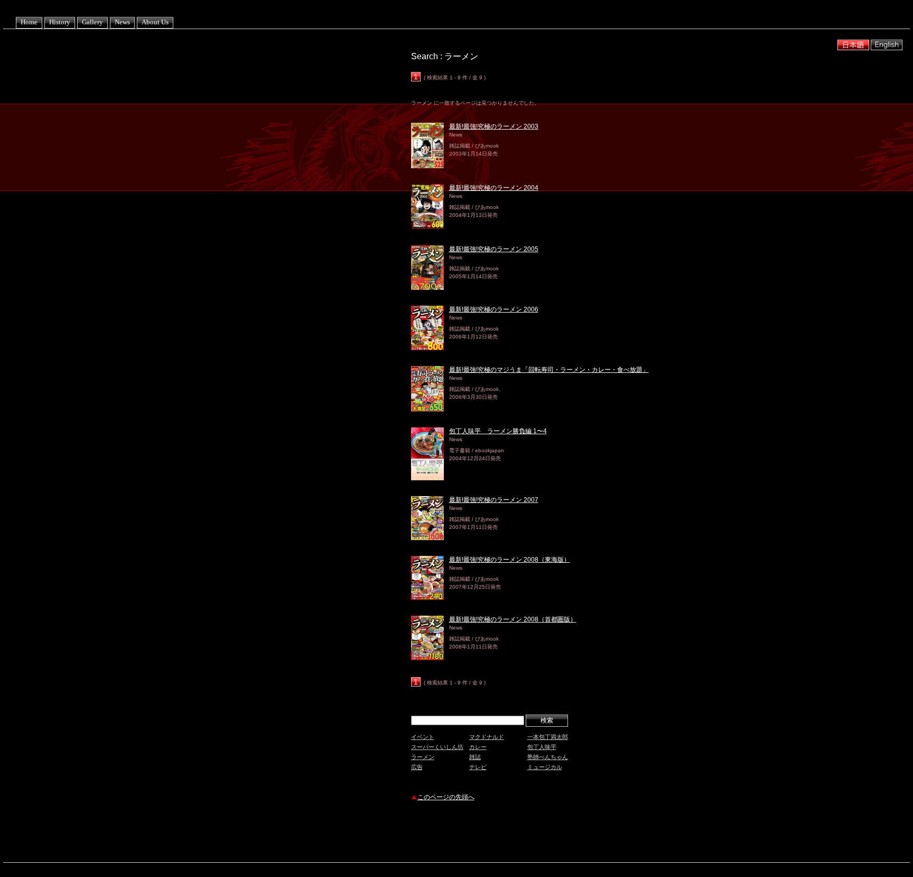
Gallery (92, 22)
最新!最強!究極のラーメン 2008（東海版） (509, 559)
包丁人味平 (541, 747)
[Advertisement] (534, 833)
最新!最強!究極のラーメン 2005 (493, 249)
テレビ (478, 767)
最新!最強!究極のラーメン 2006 (493, 309)
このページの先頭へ (445, 797)
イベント (422, 737)
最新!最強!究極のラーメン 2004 (493, 187)
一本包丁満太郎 (547, 737)
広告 (417, 767)
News (122, 22)
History (59, 22)
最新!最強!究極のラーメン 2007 (493, 500)
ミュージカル (544, 767)
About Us (155, 22)
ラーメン (422, 757)
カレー (478, 747)
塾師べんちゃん (547, 757)
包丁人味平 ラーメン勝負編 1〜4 (498, 431)
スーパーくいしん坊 (437, 747)
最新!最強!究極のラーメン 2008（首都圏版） (512, 619)
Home (29, 22)
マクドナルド (486, 737)
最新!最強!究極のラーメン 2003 (493, 126)
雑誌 (475, 757)
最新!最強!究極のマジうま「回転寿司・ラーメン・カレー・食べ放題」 (549, 369)
